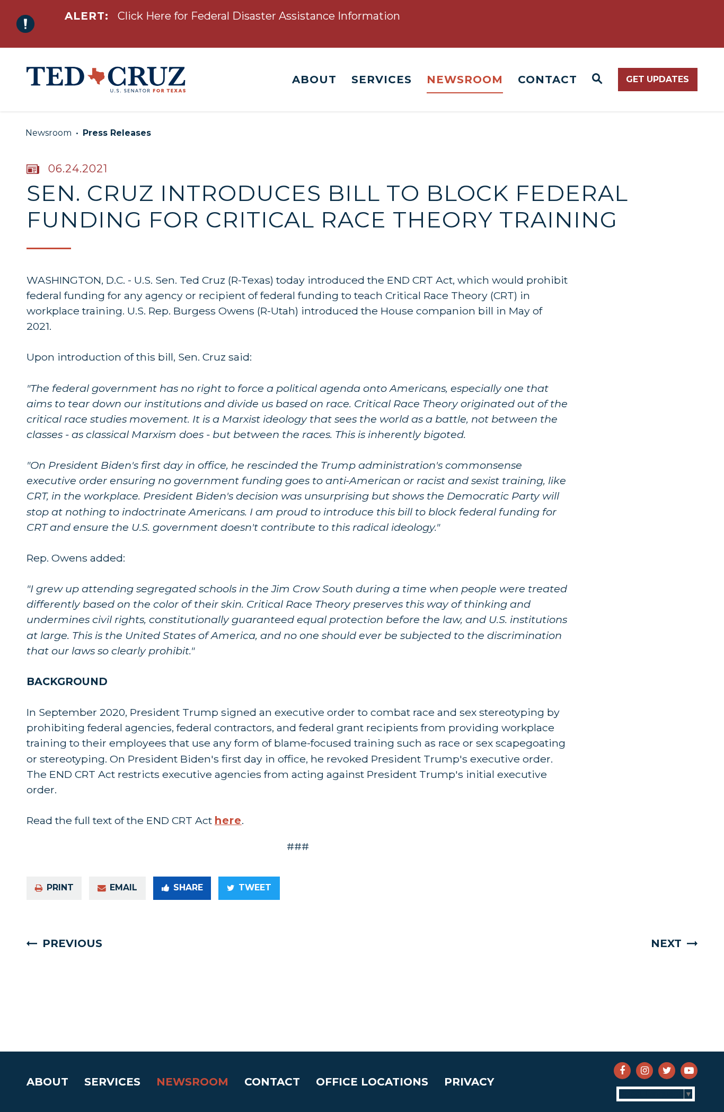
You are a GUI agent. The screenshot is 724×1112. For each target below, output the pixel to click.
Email (123, 887)
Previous (72, 943)
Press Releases (117, 133)
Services (381, 79)
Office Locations (372, 1081)
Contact (547, 79)
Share (188, 887)
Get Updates (657, 79)
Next (666, 943)
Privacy (469, 1081)
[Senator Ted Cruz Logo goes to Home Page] (106, 79)
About (314, 79)
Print (60, 887)
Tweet (255, 887)
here (228, 820)
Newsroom (465, 79)
